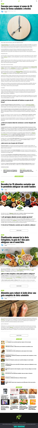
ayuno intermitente (5, 44)
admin (6, 189)
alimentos (5, 56)
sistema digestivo (25, 67)
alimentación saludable (30, 104)
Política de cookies (15, 422)
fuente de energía (9, 277)
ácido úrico (3, 319)
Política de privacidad (22, 422)
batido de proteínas (19, 71)
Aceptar (15, 426)
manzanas (4, 73)
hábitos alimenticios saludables (24, 268)
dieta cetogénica (20, 269)
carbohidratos (13, 67)
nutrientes (18, 72)
